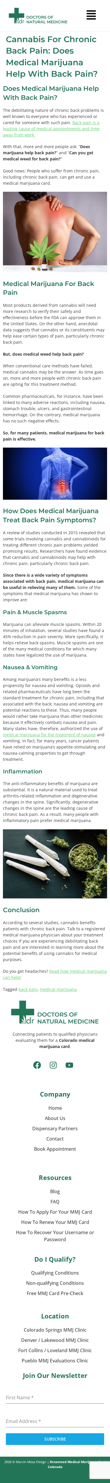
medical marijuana (58, 989)
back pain (28, 989)
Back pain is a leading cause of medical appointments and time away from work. (51, 129)
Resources (55, 1177)
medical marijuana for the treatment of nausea (49, 734)
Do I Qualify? (55, 1259)
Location (55, 1315)
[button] (91, 15)
